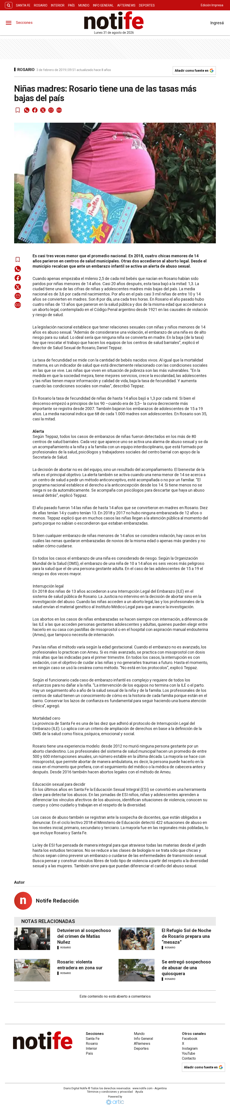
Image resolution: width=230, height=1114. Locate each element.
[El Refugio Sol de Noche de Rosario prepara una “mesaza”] (137, 939)
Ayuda (139, 1091)
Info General (103, 5)
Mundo (83, 5)
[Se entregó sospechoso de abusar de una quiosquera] (137, 970)
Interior (57, 5)
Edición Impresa (212, 5)
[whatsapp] (26, 110)
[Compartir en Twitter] (43, 110)
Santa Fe (23, 5)
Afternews (126, 5)
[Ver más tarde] (17, 110)
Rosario (40, 5)
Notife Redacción (57, 901)
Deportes (147, 5)
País (71, 5)
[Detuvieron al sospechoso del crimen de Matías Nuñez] (32, 939)
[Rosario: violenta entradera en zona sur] (32, 970)
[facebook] (35, 110)
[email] (51, 110)
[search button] (8, 5)
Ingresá (217, 22)
